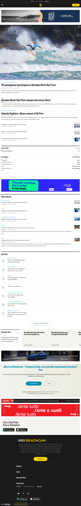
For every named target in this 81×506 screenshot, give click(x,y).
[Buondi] (47, 1)
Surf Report (4, 157)
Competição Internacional (8, 82)
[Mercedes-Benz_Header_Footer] (39, 1)
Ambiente (3, 225)
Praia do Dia (5, 148)
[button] (13, 333)
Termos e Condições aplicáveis (30, 391)
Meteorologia (5, 200)
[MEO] (32, 1)
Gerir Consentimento (21, 502)
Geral (3, 208)
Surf (2, 97)
